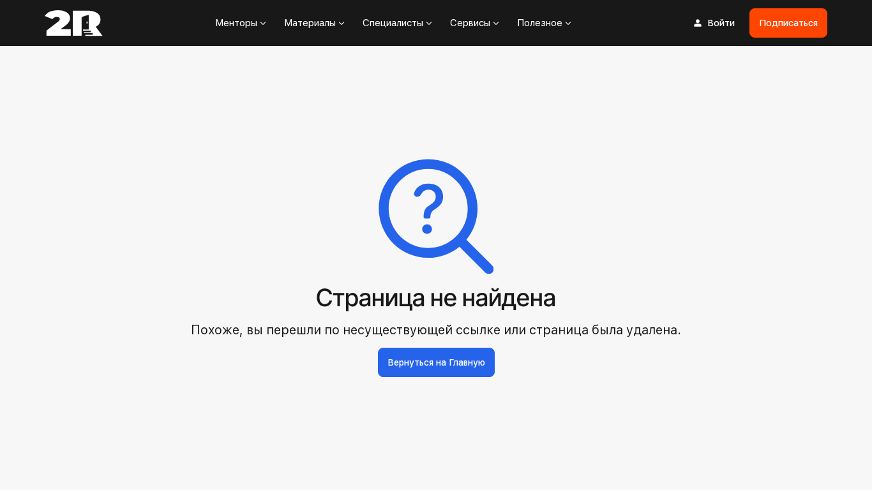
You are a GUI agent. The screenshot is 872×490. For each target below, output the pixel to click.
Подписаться (788, 23)
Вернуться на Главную (436, 362)
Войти (721, 23)
